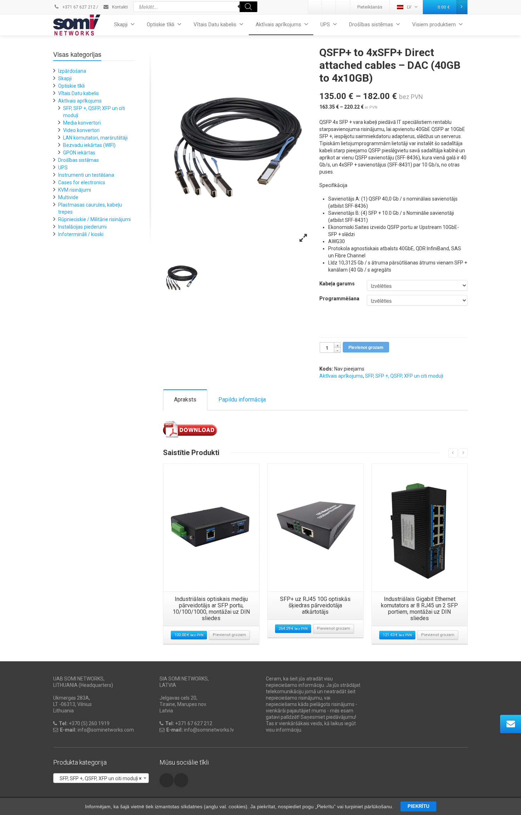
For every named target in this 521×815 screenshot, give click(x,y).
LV (409, 7)
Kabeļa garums (337, 283)
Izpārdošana (72, 71)
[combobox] (101, 778)
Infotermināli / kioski (80, 234)
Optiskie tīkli (160, 24)
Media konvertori (82, 123)
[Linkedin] (315, 7)
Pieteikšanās (369, 7)
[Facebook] (343, 7)
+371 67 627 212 (78, 7)
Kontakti (119, 7)
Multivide (68, 197)
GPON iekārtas (79, 152)
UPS (325, 24)
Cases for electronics (81, 182)
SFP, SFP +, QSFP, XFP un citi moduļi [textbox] (98, 778)
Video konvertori (81, 130)
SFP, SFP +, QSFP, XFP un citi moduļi (404, 376)
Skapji (121, 24)
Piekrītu (418, 806)
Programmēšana (339, 298)
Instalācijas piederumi (82, 227)
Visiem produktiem (434, 24)
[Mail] (329, 7)
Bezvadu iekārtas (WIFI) (89, 145)
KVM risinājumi (74, 190)
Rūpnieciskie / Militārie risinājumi (94, 219)
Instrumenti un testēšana (86, 175)
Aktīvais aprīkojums (278, 24)
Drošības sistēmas (371, 24)
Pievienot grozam (365, 347)
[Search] (248, 6)
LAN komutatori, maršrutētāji (95, 138)
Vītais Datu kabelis (215, 24)
